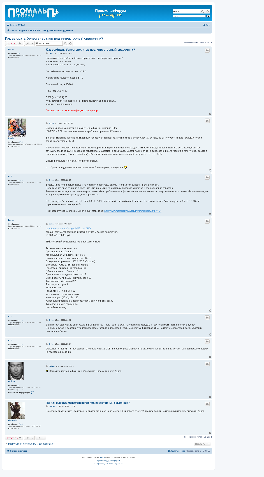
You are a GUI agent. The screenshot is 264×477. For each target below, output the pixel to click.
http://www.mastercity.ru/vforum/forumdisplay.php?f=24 (132, 210)
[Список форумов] (33, 12)
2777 (21, 385)
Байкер (11, 381)
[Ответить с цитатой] (207, 50)
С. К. (10, 176)
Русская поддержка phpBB (108, 461)
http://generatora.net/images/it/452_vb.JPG (68, 228)
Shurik (11, 138)
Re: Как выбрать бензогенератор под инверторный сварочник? (88, 402)
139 (21, 180)
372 (21, 142)
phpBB (102, 457)
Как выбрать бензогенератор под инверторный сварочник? (54, 38)
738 (21, 424)
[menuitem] (21, 25)
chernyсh (12, 420)
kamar (11, 49)
